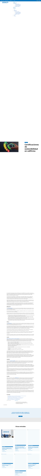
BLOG (14, 15)
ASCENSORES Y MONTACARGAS (18, 13)
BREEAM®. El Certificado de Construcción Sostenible (14, 396)
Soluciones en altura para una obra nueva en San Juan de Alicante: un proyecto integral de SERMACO (20, 447)
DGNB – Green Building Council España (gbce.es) (14, 399)
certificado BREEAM (9, 308)
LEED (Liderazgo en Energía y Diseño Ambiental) (13, 338)
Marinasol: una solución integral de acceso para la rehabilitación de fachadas (33, 447)
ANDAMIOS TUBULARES (17, 11)
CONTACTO (15, 8)
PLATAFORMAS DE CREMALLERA (18, 4)
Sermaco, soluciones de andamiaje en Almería (19, 472)
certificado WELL (9, 323)
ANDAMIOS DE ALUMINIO (17, 6)
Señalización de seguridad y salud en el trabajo (6, 465)
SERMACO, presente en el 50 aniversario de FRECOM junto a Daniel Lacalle (7, 449)
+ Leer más (3, 450)
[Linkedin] (15, 405)
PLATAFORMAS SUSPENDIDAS (17, 5)
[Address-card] (15, 407)
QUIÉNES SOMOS (15, 10)
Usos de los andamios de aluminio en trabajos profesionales (32, 465)
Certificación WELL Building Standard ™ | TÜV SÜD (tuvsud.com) (16, 397)
